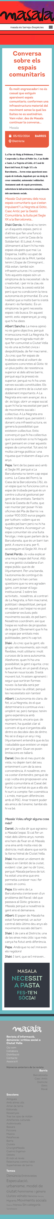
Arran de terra (14, 1106)
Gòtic (44, 1085)
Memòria (32, 1196)
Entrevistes (29, 1176)
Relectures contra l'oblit (20, 1161)
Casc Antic (41, 1078)
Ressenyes (12, 1113)
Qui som (11, 1047)
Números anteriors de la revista (24, 1067)
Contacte (11, 1058)
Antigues (11, 1099)
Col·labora (12, 1051)
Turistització (11, 1209)
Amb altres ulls (15, 1102)
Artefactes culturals (18, 1119)
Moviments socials (32, 1200)
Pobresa (17, 1204)
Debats (10, 1154)
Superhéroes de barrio (19, 1165)
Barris (40, 136)
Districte (18, 141)
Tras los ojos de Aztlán (19, 1116)
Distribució (12, 1054)
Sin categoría (31, 1205)
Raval (44, 1089)
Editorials (11, 1109)
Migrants (11, 1200)
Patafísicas (12, 1137)
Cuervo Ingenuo (15, 1151)
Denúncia (13, 1176)
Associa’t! (12, 1061)
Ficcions (11, 1130)
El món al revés (15, 1158)
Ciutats (10, 1144)
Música (10, 1133)
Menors (41, 1196)
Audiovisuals (13, 1123)
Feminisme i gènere (32, 1191)
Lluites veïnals (16, 1196)
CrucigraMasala (15, 1147)
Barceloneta (40, 1075)
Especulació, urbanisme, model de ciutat (24, 1185)
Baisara (10, 1126)
